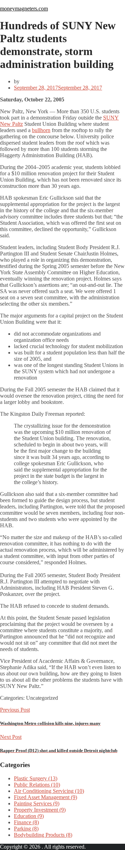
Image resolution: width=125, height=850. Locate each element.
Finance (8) (26, 822)
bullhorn (41, 130)
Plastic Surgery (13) (35, 778)
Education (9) (29, 816)
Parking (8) (26, 829)
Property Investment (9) (40, 810)
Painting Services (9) (36, 803)
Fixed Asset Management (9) (45, 797)
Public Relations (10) (37, 785)
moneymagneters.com (24, 9)
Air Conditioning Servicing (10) (49, 791)
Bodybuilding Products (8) (43, 835)
